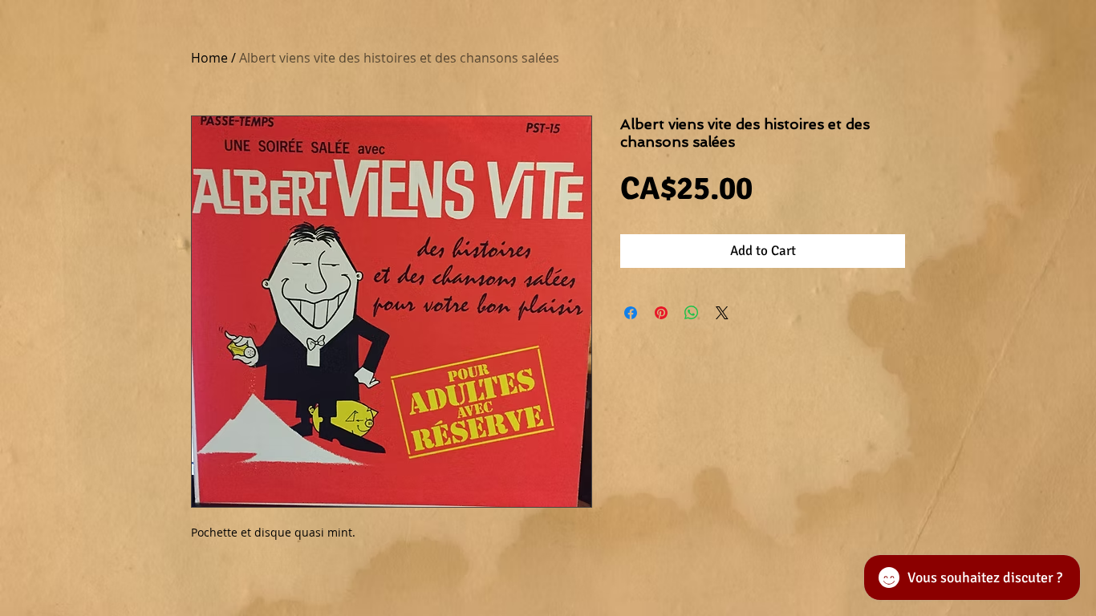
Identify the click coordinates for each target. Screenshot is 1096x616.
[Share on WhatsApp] (691, 312)
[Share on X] (722, 312)
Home (209, 58)
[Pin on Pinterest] (661, 312)
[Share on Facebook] (630, 312)
